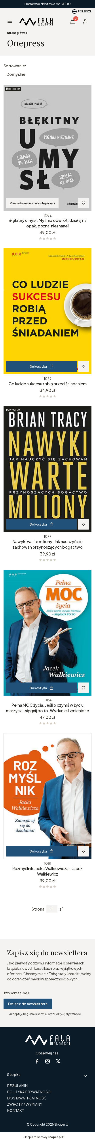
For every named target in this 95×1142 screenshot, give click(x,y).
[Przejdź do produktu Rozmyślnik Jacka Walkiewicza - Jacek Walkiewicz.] (47, 796)
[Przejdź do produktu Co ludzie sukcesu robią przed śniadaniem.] (47, 311)
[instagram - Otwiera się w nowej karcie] (47, 1061)
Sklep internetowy (42, 1137)
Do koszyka (38, 366)
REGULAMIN (17, 1085)
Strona (38, 909)
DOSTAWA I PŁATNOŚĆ (27, 1098)
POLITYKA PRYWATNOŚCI (29, 1091)
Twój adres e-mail (16, 993)
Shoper (59, 1124)
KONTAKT (15, 1110)
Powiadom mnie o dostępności (32, 203)
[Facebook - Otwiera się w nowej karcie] (37, 1061)
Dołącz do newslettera (28, 1003)
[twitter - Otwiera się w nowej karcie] (58, 1061)
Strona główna (17, 33)
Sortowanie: (15, 66)
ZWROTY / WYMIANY (24, 1104)
